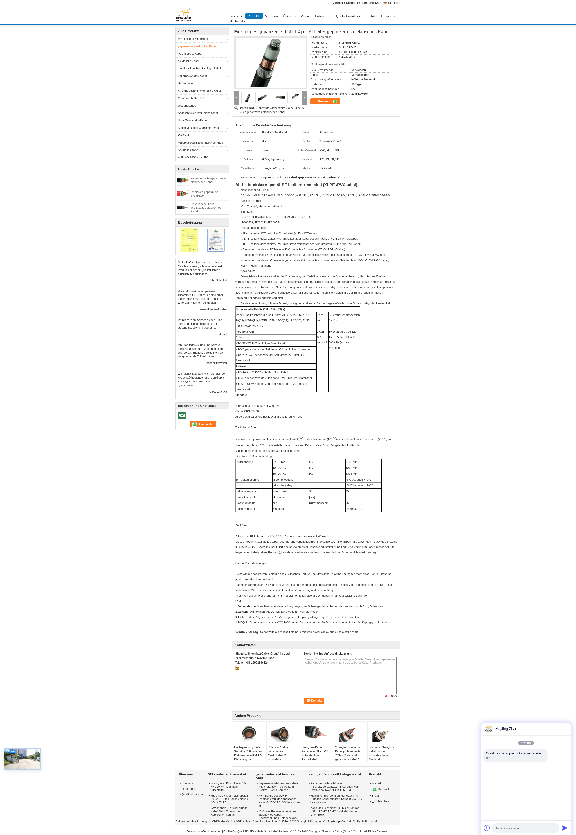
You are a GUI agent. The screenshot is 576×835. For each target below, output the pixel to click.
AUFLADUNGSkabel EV (193, 157)
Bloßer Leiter (186, 83)
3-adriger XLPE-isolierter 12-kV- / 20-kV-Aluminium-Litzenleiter (228, 787)
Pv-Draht (183, 135)
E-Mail (376, 795)
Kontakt (371, 16)
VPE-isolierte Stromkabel (193, 38)
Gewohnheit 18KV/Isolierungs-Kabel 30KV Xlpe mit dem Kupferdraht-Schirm (229, 811)
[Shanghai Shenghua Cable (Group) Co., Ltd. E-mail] (237, 668)
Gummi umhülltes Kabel (192, 98)
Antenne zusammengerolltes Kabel (199, 90)
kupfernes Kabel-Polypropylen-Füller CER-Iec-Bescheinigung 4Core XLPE (230, 799)
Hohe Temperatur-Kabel (192, 120)
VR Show (271, 16)
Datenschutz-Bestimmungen (193, 821)
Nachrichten (238, 21)
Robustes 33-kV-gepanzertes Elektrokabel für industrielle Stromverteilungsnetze (281, 755)
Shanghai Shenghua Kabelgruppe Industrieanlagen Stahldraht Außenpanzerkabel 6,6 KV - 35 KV (383, 757)
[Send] (564, 828)
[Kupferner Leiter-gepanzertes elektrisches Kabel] (183, 179)
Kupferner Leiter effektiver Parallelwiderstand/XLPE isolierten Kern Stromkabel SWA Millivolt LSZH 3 (335, 787)
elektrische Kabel (188, 61)
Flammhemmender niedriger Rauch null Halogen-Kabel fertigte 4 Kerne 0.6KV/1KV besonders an (336, 799)
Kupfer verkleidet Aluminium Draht (199, 127)
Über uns (289, 16)
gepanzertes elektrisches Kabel (197, 46)
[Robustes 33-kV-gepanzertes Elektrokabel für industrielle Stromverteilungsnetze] (282, 734)
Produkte (254, 16)
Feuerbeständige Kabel (192, 76)
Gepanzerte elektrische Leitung (279, 632)
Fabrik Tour (323, 16)
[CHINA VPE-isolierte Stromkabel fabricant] (185, 15)
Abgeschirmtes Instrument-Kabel (198, 113)
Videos (305, 16)
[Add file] (487, 828)
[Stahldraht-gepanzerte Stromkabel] (183, 193)
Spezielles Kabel (188, 150)
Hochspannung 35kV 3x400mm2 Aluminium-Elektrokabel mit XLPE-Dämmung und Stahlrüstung (248, 755)
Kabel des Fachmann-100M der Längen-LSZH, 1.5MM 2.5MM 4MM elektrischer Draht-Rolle (335, 811)
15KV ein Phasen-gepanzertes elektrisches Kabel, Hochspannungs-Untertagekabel (279, 815)
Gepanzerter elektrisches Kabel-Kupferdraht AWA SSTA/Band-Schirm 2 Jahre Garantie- (278, 787)
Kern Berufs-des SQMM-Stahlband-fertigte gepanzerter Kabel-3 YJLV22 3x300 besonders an (279, 800)
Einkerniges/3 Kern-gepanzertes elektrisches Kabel (206, 208)
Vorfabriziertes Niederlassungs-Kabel (201, 142)
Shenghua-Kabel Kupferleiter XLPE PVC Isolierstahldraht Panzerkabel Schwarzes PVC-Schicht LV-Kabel (316, 757)
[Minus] (564, 729)
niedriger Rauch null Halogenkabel (199, 68)
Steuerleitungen (188, 105)
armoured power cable (314, 632)
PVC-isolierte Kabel (190, 53)
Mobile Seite (382, 801)
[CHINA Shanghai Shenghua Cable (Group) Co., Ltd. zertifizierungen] (189, 240)
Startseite (236, 16)
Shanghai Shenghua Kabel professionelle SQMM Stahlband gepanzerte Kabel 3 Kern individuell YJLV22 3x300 (349, 757)
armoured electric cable (344, 632)
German (393, 2)
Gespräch (388, 16)
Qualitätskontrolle (348, 16)
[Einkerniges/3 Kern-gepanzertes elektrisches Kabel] (183, 207)
